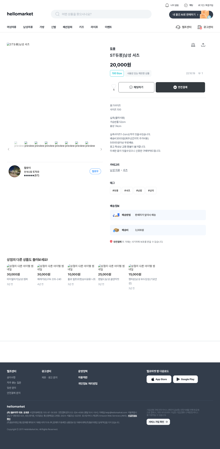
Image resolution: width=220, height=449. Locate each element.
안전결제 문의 (13, 393)
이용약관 (82, 377)
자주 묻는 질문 (14, 382)
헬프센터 (11, 371)
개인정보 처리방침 (87, 383)
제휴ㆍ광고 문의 (50, 377)
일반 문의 (11, 387)
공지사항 (11, 377)
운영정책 (82, 371)
